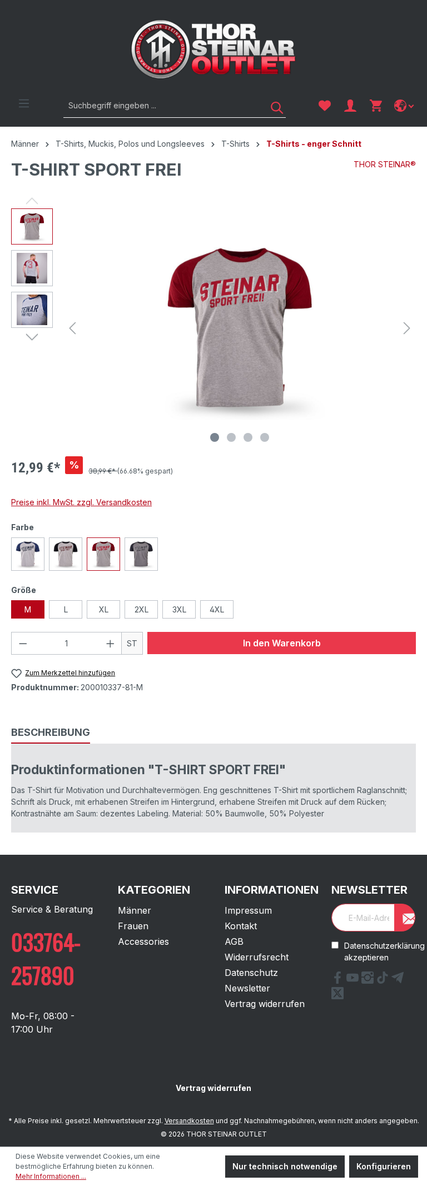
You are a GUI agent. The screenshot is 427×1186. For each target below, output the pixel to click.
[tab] (50, 733)
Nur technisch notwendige (284, 1166)
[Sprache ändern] (405, 105)
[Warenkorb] (376, 105)
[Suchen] (273, 105)
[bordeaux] (103, 554)
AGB (234, 941)
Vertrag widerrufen (265, 1003)
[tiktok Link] (383, 980)
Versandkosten (189, 1121)
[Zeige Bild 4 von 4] (264, 437)
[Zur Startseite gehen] (213, 49)
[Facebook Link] (338, 980)
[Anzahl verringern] (22, 643)
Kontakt (241, 925)
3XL (179, 609)
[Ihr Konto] (350, 105)
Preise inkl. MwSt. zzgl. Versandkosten (81, 502)
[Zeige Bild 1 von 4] (214, 437)
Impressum (248, 910)
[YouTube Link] (353, 980)
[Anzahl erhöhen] (110, 643)
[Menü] (24, 103)
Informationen (272, 889)
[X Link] (337, 995)
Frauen (133, 925)
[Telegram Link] (397, 980)
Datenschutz (251, 972)
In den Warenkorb (282, 643)
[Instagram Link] (368, 980)
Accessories (143, 941)
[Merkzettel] (324, 105)
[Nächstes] (407, 328)
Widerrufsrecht (257, 957)
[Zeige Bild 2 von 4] (231, 437)
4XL (217, 609)
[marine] (27, 554)
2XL (141, 609)
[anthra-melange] (141, 554)
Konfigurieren (383, 1166)
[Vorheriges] (72, 328)
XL (103, 609)
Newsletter (247, 988)
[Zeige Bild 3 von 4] (248, 437)
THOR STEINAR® (385, 164)
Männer (134, 910)
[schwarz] (65, 554)
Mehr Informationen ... (51, 1176)
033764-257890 (46, 958)
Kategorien (154, 889)
